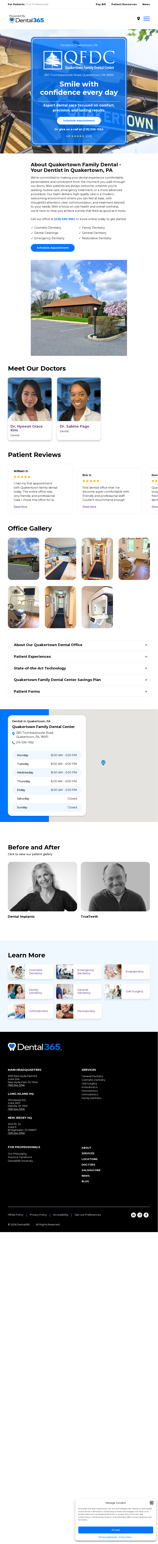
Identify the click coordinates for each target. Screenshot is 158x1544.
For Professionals (37, 4)
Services (88, 1153)
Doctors (88, 1164)
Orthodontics (38, 1011)
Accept (116, 1529)
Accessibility (60, 1214)
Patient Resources (124, 4)
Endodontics (135, 971)
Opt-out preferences (108, 1537)
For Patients (16, 4)
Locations (90, 1159)
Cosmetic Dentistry (36, 971)
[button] (151, 1502)
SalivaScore (91, 1170)
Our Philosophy (17, 1153)
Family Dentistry (35, 991)
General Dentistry (83, 991)
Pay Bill (101, 4)
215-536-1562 (25, 742)
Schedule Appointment (79, 120)
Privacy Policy (125, 1537)
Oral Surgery (134, 991)
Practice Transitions (20, 1157)
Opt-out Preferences (87, 1214)
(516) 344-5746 (16, 1085)
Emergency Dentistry (85, 971)
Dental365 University (20, 1160)
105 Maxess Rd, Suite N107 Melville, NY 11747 (18, 1103)
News (146, 4)
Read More (20, 506)
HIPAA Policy (15, 1214)
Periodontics (86, 1011)
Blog (85, 1181)
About (86, 1147)
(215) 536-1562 (93, 129)
